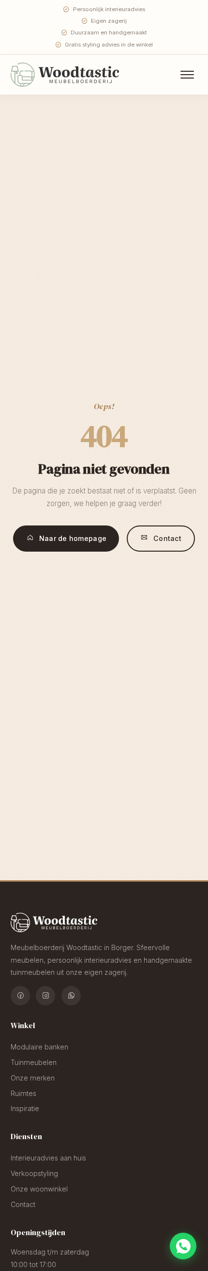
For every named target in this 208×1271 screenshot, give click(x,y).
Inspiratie (25, 1108)
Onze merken (33, 1078)
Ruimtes (23, 1093)
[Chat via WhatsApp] (183, 1246)
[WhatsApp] (71, 995)
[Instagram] (45, 995)
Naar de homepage (73, 538)
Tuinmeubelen (34, 1062)
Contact (167, 538)
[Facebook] (20, 995)
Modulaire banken (39, 1047)
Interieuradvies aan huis (48, 1158)
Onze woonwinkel (39, 1189)
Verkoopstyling (34, 1173)
